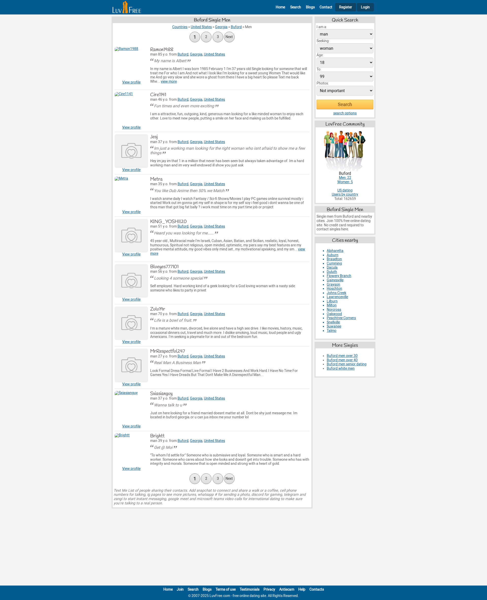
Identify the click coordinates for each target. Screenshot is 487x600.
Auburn (332, 255)
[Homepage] (127, 7)
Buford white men (341, 368)
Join (180, 589)
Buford (183, 54)
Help (301, 589)
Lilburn (332, 301)
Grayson (333, 284)
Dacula (332, 267)
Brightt (157, 436)
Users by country (345, 194)
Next (229, 37)
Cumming (334, 263)
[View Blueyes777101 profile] (131, 281)
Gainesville (335, 280)
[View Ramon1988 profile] (131, 63)
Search (295, 7)
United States (214, 54)
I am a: (322, 27)
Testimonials (249, 589)
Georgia (196, 54)
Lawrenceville (337, 297)
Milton (332, 305)
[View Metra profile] (131, 193)
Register (345, 7)
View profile (131, 82)
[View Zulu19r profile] (131, 323)
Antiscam (286, 589)
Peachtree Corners (341, 318)
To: (319, 69)
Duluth (332, 272)
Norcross (334, 309)
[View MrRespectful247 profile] (131, 365)
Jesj (154, 137)
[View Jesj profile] (131, 151)
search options (345, 113)
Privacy (269, 589)
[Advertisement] (243, 548)
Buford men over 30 (342, 356)
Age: (320, 55)
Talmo (331, 331)
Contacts (316, 589)
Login (365, 7)
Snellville (333, 322)
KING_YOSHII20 (168, 221)
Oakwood (334, 314)
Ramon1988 (161, 49)
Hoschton (334, 288)
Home (280, 7)
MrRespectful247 (167, 351)
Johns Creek (336, 293)
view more (169, 81)
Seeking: (323, 41)
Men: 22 (345, 178)
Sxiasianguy (161, 393)
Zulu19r (157, 309)
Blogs (310, 7)
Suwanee (334, 326)
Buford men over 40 (342, 360)
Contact (326, 7)
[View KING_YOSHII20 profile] (131, 235)
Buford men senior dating (347, 364)
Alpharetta (335, 251)
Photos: (323, 83)
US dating (345, 190)
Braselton (334, 259)
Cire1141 (158, 95)
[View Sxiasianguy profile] (131, 407)
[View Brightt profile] (131, 450)
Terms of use (226, 589)
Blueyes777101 (164, 267)
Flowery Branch (339, 276)
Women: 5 (345, 182)
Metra (156, 179)
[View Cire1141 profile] (131, 109)
